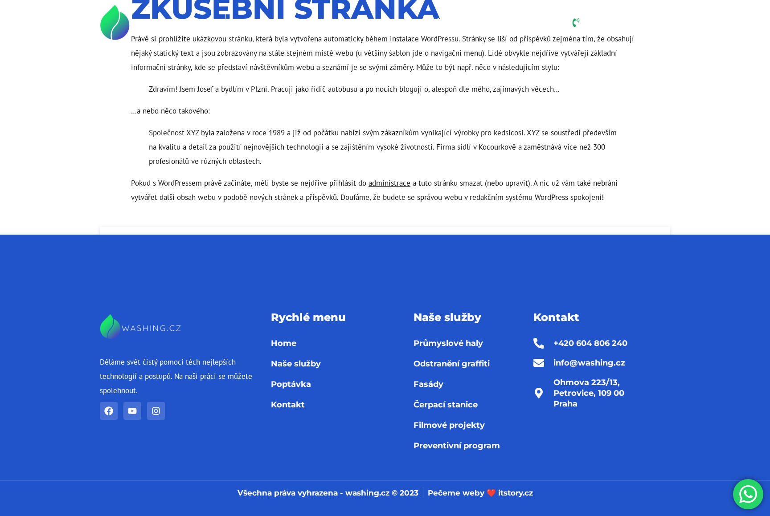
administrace (389, 183)
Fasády (428, 384)
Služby (382, 22)
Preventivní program (457, 446)
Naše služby (296, 364)
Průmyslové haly (448, 343)
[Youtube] (132, 411)
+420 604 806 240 (633, 24)
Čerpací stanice (446, 405)
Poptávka (435, 22)
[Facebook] (109, 411)
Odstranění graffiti (452, 364)
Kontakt (528, 22)
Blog (484, 22)
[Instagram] (156, 411)
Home (254, 22)
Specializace (310, 22)
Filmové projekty (449, 425)
